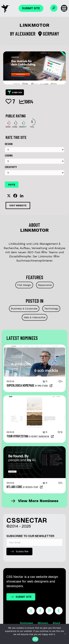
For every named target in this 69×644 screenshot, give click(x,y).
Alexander (25, 34)
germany (50, 34)
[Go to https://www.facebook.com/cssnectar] (40, 611)
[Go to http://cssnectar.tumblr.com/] (59, 611)
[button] (53, 8)
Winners (43, 623)
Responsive (45, 285)
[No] (65, 634)
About (56, 623)
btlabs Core (14, 487)
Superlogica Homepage (20, 385)
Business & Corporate (24, 308)
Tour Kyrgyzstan (17, 436)
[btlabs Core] (34, 448)
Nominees (26, 623)
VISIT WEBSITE (17, 205)
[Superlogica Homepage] (34, 346)
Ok (35, 639)
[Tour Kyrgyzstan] (34, 397)
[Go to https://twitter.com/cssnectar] (31, 611)
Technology (51, 308)
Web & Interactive (34, 317)
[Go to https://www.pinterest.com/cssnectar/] (49, 611)
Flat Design (24, 285)
